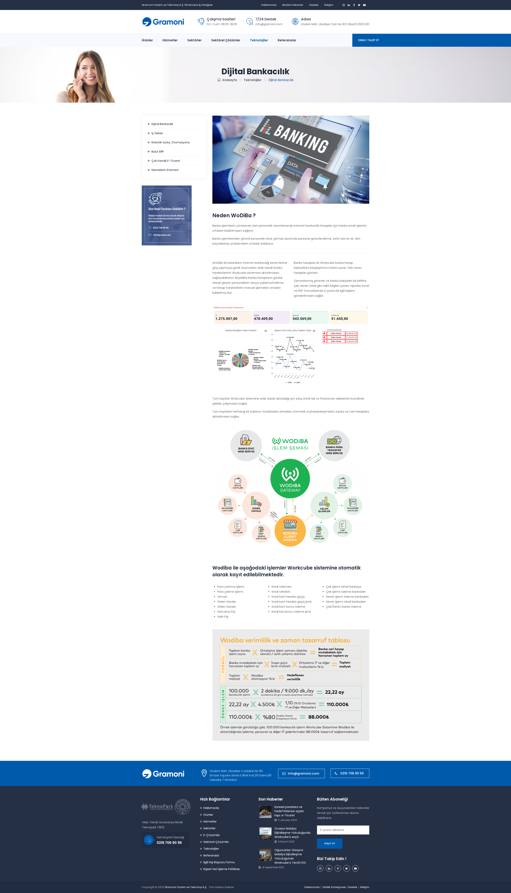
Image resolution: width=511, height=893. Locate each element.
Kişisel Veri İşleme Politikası (221, 869)
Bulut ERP (158, 152)
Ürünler (147, 40)
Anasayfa (229, 80)
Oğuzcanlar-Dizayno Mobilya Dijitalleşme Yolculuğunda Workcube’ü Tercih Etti (290, 856)
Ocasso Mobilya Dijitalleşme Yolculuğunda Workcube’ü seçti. (292, 833)
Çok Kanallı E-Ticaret (166, 161)
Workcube (191, 5)
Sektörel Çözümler (225, 40)
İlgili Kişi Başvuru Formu (219, 862)
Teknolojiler (259, 40)
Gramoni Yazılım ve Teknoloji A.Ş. (186, 887)
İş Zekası (157, 133)
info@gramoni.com (269, 24)
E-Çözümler (211, 835)
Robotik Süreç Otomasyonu (171, 142)
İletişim (328, 5)
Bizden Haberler (292, 5)
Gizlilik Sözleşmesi (334, 887)
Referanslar (287, 40)
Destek (313, 5)
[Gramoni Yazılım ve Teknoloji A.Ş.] (163, 22)
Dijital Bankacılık (162, 124)
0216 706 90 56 (352, 773)
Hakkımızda (268, 5)
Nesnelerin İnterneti (165, 170)
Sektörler (194, 40)
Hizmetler (170, 40)
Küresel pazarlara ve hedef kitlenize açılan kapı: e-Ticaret (289, 811)
